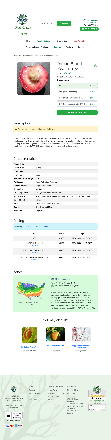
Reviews (69, 47)
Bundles (57, 47)
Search (64, 23)
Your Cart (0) (90, 28)
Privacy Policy (52, 390)
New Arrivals (79, 41)
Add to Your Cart (78, 112)
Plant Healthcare (73, 390)
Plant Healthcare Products (37, 47)
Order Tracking (34, 393)
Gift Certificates (53, 396)
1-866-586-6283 (72, 408)
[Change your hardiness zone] (98, 23)
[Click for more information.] (47, 226)
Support (81, 47)
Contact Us (33, 400)
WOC (15, 55)
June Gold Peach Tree (55, 345)
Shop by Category (44, 41)
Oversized (34, 245)
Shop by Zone (62, 41)
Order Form (71, 393)
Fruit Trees (22, 55)
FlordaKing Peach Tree (29, 347)
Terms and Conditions (55, 393)
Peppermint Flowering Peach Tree (81, 346)
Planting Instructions (55, 387)
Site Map (50, 400)
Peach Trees (33, 55)
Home (28, 41)
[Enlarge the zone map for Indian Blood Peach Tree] (31, 290)
